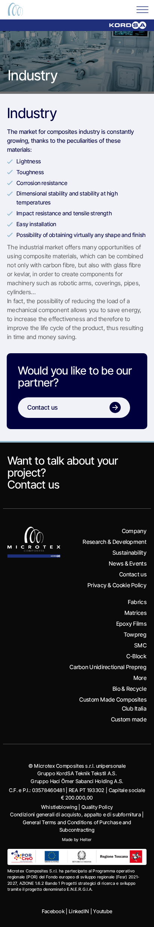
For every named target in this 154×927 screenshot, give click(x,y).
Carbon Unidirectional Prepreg (108, 667)
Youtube (102, 911)
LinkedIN (79, 911)
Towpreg (135, 634)
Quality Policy (97, 807)
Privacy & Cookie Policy (117, 585)
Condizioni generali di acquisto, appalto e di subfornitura (75, 814)
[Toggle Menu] (142, 9)
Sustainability (130, 552)
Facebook (53, 911)
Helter (86, 839)
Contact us (33, 484)
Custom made (129, 719)
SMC (140, 645)
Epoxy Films (131, 623)
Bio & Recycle (130, 688)
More (140, 677)
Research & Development (115, 541)
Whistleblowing (59, 807)
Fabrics (137, 602)
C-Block (136, 656)
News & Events (128, 563)
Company (134, 531)
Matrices (135, 612)
